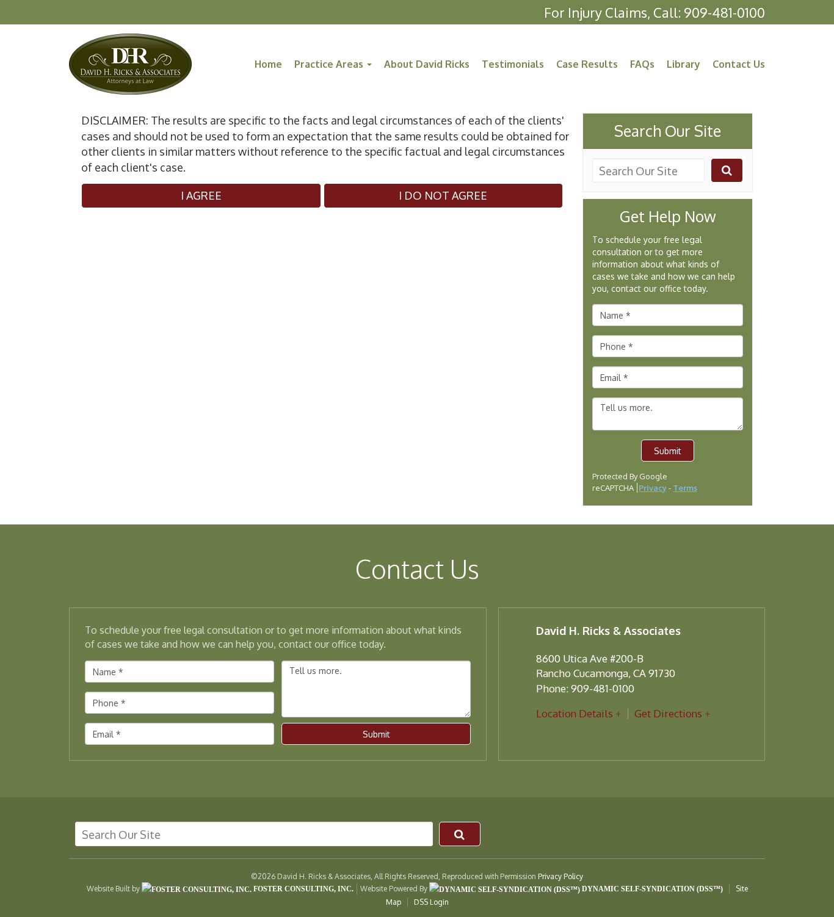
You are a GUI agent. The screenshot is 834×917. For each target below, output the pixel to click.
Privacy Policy (560, 876)
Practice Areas (330, 64)
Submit (667, 451)
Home (268, 64)
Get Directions (668, 713)
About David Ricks (427, 64)
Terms (685, 488)
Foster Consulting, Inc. (303, 889)
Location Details (574, 713)
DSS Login (431, 902)
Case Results (587, 64)
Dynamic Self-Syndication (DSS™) (651, 889)
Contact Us (739, 64)
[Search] (727, 170)
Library (683, 64)
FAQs (642, 64)
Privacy (653, 488)
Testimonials (513, 64)
